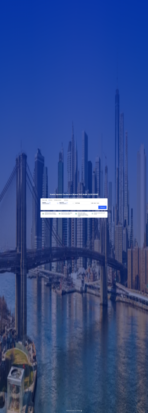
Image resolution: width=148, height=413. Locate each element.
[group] (49, 203)
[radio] (44, 200)
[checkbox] (66, 200)
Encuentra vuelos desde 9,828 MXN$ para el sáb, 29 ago (73, 197)
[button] (121, 2)
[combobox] (51, 203)
